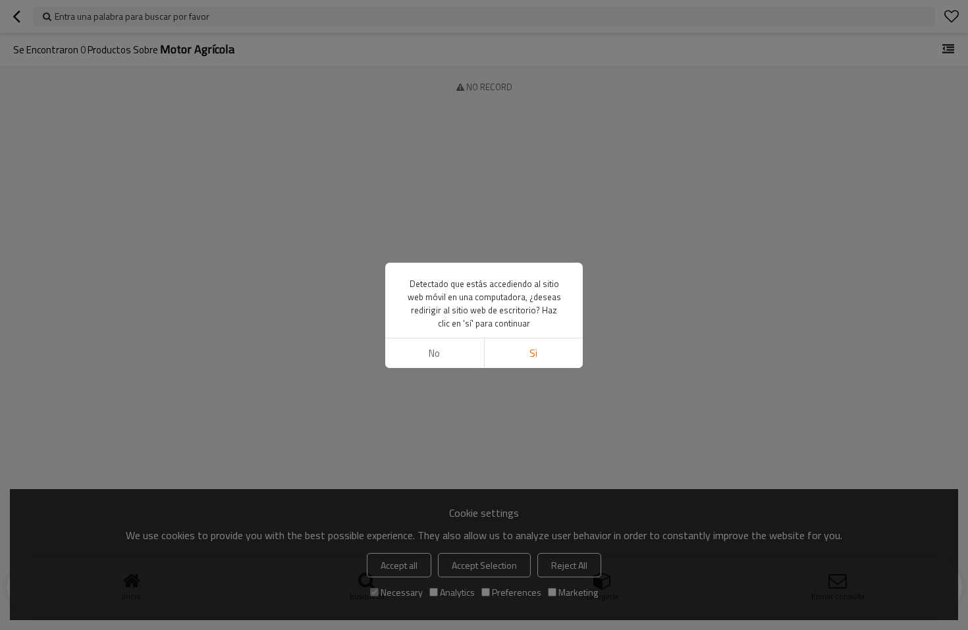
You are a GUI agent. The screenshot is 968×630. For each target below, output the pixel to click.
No (434, 353)
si (533, 353)
